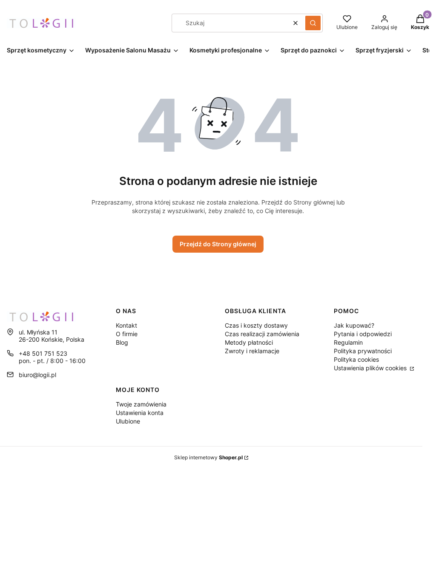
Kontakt (126, 325)
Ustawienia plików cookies (371, 368)
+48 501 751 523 (43, 353)
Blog (122, 342)
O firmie (127, 333)
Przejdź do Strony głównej (218, 244)
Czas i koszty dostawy (256, 325)
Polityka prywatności (363, 350)
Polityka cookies (356, 359)
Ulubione (128, 421)
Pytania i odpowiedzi (363, 333)
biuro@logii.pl (37, 374)
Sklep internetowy (208, 457)
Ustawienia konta (140, 412)
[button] (313, 23)
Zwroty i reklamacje (252, 350)
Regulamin (348, 342)
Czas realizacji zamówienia (262, 333)
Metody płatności (249, 342)
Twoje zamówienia (141, 404)
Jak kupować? (354, 325)
